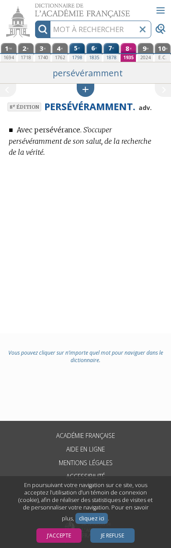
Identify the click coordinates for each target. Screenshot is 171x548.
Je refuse (112, 535)
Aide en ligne (85, 449)
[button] (85, 90)
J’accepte (59, 535)
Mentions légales (86, 463)
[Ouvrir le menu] (160, 10)
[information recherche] (42, 29)
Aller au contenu (33, 7)
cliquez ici (91, 518)
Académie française (85, 435)
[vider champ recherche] (142, 29)
